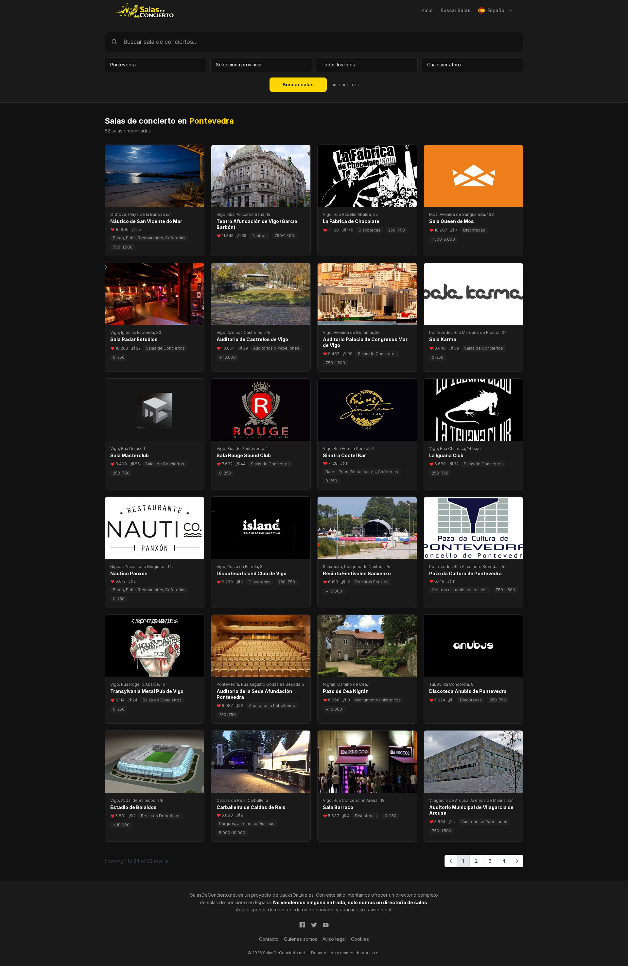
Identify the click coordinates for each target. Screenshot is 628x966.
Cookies (360, 939)
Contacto (269, 939)
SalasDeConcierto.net (213, 895)
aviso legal (379, 909)
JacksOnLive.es (297, 895)
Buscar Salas (455, 10)
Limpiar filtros (345, 84)
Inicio (426, 10)
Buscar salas (298, 84)
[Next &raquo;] (517, 861)
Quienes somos (300, 939)
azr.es (375, 952)
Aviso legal (334, 939)
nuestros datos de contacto (305, 909)
